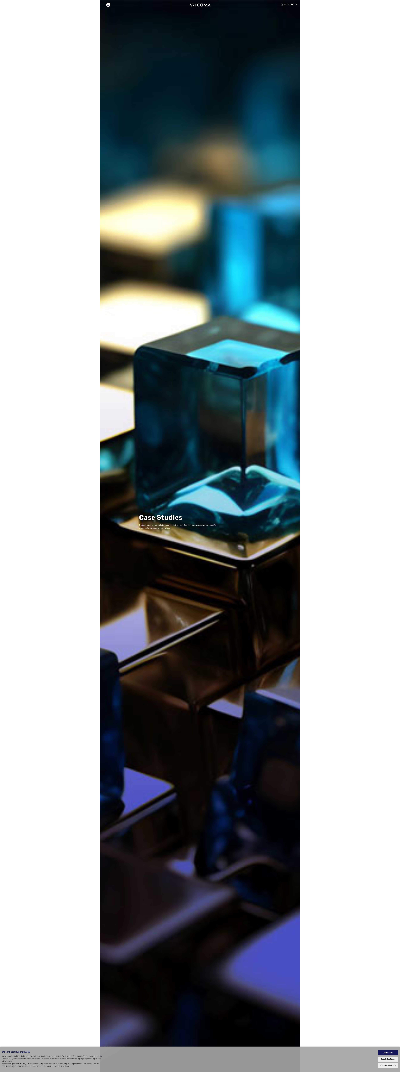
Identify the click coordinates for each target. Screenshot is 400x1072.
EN (292, 5)
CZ (285, 5)
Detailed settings (388, 1059)
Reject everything (388, 1065)
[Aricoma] (200, 5)
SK (289, 5)
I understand (388, 1053)
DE (296, 5)
